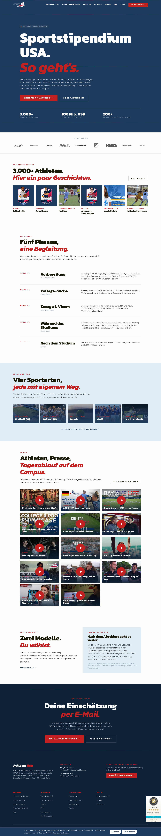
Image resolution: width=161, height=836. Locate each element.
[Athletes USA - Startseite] (19, 5)
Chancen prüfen (138, 5)
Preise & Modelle (19, 804)
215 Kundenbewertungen (153, 817)
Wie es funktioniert (73, 97)
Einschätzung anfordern (39, 97)
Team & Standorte (103, 796)
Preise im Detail (28, 668)
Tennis (43, 804)
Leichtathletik (45, 812)
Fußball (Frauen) (46, 800)
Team (122, 5)
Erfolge (87, 5)
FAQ (115, 5)
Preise (108, 5)
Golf (42, 808)
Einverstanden (129, 832)
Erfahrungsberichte (76, 800)
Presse (71, 808)
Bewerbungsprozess (20, 808)
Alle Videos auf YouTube (125, 481)
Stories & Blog (74, 804)
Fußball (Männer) (47, 796)
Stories (98, 5)
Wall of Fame (138, 178)
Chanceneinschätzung (21, 796)
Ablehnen (115, 832)
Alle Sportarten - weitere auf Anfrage (80, 429)
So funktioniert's (71, 5)
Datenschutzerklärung (61, 833)
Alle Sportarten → (47, 816)
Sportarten (52, 5)
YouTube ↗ (101, 804)
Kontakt (99, 800)
